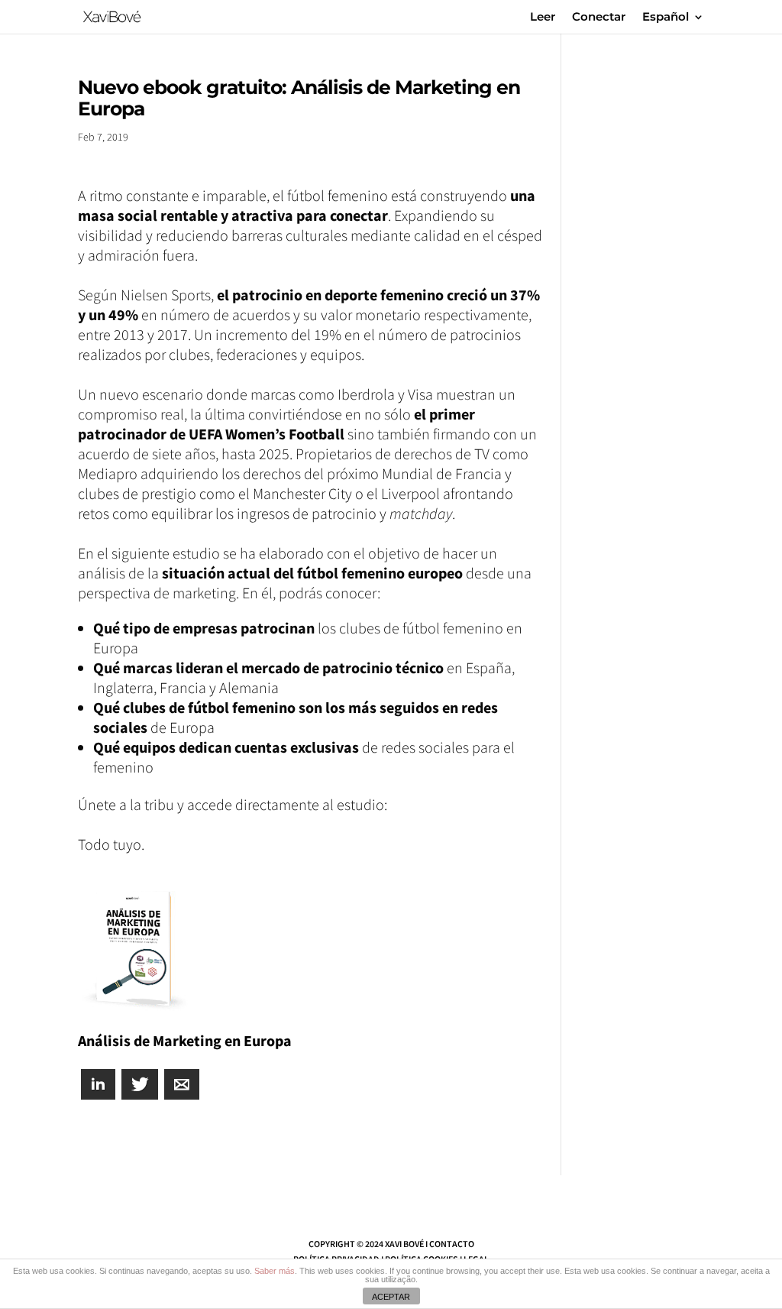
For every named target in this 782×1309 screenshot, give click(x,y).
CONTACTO (451, 1243)
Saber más (274, 1270)
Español (665, 17)
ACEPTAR (391, 1296)
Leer (542, 17)
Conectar (598, 17)
